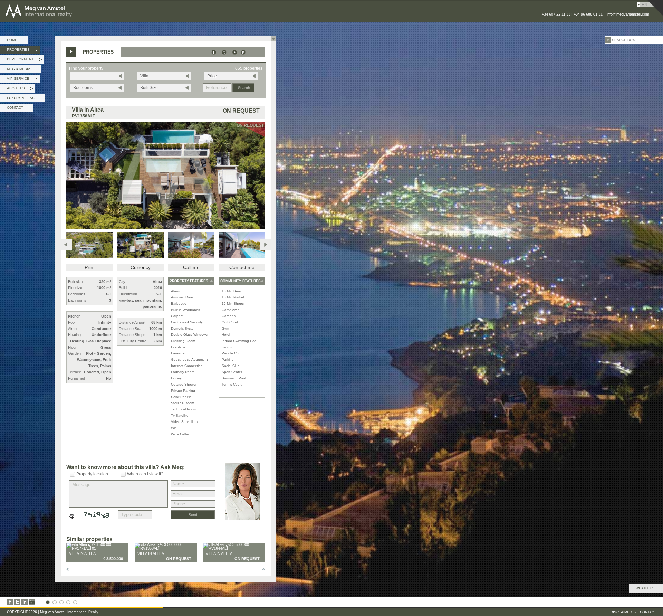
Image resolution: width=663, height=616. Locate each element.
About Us (20, 89)
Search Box (623, 40)
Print (90, 267)
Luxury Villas (21, 98)
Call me (191, 267)
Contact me (241, 267)
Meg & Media (18, 69)
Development (24, 60)
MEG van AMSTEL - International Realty (58, 4)
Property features (189, 281)
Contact (15, 108)
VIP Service (22, 80)
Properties (22, 51)
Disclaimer (621, 612)
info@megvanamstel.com (628, 14)
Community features (240, 281)
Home (12, 40)
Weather (644, 588)
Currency (141, 267)
